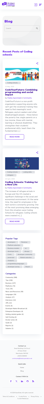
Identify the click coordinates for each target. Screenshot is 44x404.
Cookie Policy (23, 396)
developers (11, 242)
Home (22, 368)
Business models (13, 248)
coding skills (27, 172)
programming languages (16, 264)
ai (25, 248)
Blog (8, 21)
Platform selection (14, 245)
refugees (10, 175)
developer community (25, 254)
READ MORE (15, 137)
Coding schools (12, 83)
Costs (10, 254)
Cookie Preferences (23, 398)
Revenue (24, 242)
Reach (28, 267)
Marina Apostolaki (14, 98)
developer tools (13, 251)
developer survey (13, 267)
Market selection (26, 257)
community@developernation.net (22, 358)
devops (26, 251)
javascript (11, 257)
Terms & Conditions (9, 396)
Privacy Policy (35, 396)
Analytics (11, 261)
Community (27, 98)
